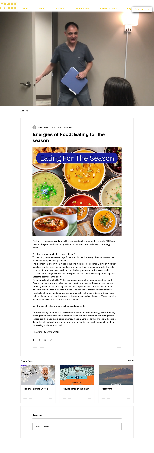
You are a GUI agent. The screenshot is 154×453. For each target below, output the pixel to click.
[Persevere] (116, 375)
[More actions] (120, 127)
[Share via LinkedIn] (45, 340)
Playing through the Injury (76, 388)
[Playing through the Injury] (77, 375)
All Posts (24, 111)
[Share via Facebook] (33, 340)
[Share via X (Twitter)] (39, 340)
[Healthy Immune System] (38, 375)
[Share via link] (51, 340)
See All (131, 361)
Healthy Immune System (35, 388)
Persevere (107, 388)
